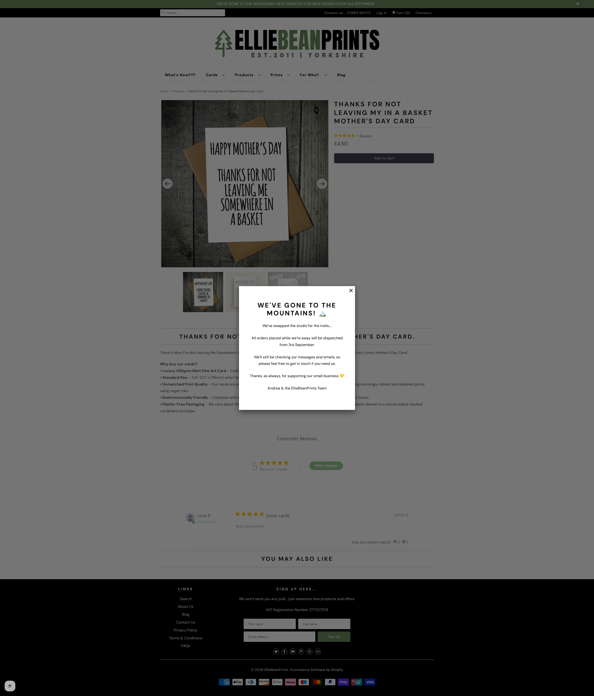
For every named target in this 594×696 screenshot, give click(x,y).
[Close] (349, 293)
